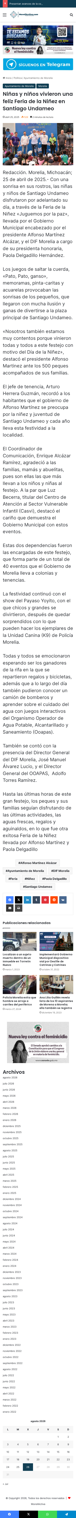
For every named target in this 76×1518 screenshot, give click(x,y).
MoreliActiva (38, 1504)
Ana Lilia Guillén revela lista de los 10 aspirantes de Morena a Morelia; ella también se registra (56, 1003)
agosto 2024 (10, 1223)
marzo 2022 (9, 1399)
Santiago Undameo (38, 886)
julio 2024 (8, 1229)
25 (17, 1467)
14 (48, 1451)
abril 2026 (8, 1101)
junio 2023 (9, 1308)
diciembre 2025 (12, 1126)
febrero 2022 (10, 1405)
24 (7, 1467)
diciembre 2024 (12, 1199)
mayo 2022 (9, 1387)
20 (38, 1459)
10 (7, 1451)
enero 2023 (9, 1338)
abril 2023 (8, 1320)
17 (8, 1459)
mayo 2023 (9, 1314)
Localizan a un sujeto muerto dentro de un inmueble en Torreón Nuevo (17, 960)
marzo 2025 (9, 1180)
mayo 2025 (9, 1168)
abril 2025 (8, 1174)
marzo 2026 (9, 1107)
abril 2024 (8, 1247)
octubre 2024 (10, 1211)
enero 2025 (9, 1192)
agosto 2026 (10, 1077)
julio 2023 (8, 1302)
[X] (18, 900)
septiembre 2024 (13, 1217)
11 (18, 1451)
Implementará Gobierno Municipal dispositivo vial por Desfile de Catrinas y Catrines (55, 960)
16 (68, 1451)
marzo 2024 (9, 1253)
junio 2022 (9, 1381)
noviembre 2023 (12, 1278)
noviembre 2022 (12, 1350)
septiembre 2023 (13, 1290)
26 (27, 1467)
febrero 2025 (10, 1186)
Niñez (31, 879)
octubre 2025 (10, 1138)
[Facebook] (9, 900)
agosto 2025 (10, 1150)
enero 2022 (9, 1411)
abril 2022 (8, 1393)
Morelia (42, 86)
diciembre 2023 (12, 1271)
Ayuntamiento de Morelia (38, 77)
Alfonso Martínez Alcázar (38, 863)
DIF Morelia (61, 871)
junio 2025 (9, 1162)
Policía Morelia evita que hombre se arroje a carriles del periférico (19, 1001)
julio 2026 (8, 1083)
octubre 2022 (10, 1357)
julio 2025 (8, 1156)
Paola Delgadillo (55, 879)
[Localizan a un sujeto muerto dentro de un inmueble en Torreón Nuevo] (20, 941)
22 (58, 1459)
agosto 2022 (10, 1369)
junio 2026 (9, 1089)
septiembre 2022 (13, 1363)
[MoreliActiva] (24, 14)
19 (28, 1459)
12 (28, 1451)
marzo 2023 (9, 1326)
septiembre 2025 (13, 1144)
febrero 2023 (10, 1332)
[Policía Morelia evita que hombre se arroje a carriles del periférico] (20, 984)
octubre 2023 (10, 1284)
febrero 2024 (10, 1259)
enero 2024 (9, 1265)
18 (18, 1459)
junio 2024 (9, 1235)
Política (18, 77)
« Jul (5, 1483)
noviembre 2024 (12, 1205)
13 (38, 1451)
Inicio (8, 77)
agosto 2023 (10, 1296)
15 (58, 1451)
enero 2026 (9, 1120)
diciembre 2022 (12, 1344)
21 (48, 1459)
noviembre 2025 (12, 1132)
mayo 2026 (9, 1095)
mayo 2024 (9, 1241)
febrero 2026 (10, 1113)
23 (68, 1459)
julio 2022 (8, 1375)
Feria (13, 879)
